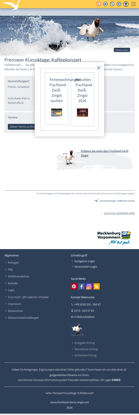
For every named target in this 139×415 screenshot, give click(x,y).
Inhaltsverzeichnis (18, 276)
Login (11, 290)
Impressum (14, 304)
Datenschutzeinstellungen (23, 318)
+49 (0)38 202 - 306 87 (87, 304)
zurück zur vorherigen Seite (119, 213)
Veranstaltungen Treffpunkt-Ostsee (117, 200)
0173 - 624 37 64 (84, 311)
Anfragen (13, 262)
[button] (74, 286)
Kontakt (13, 283)
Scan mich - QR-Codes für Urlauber (28, 297)
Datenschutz (15, 311)
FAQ (10, 269)
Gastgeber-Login (84, 261)
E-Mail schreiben (84, 317)
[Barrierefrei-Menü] (125, 4)
